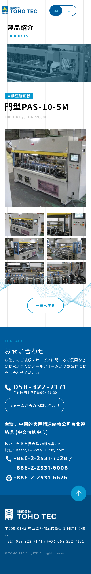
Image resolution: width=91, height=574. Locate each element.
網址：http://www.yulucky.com (35, 450)
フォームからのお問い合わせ (34, 405)
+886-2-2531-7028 (40, 458)
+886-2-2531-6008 (40, 467)
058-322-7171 (39, 386)
